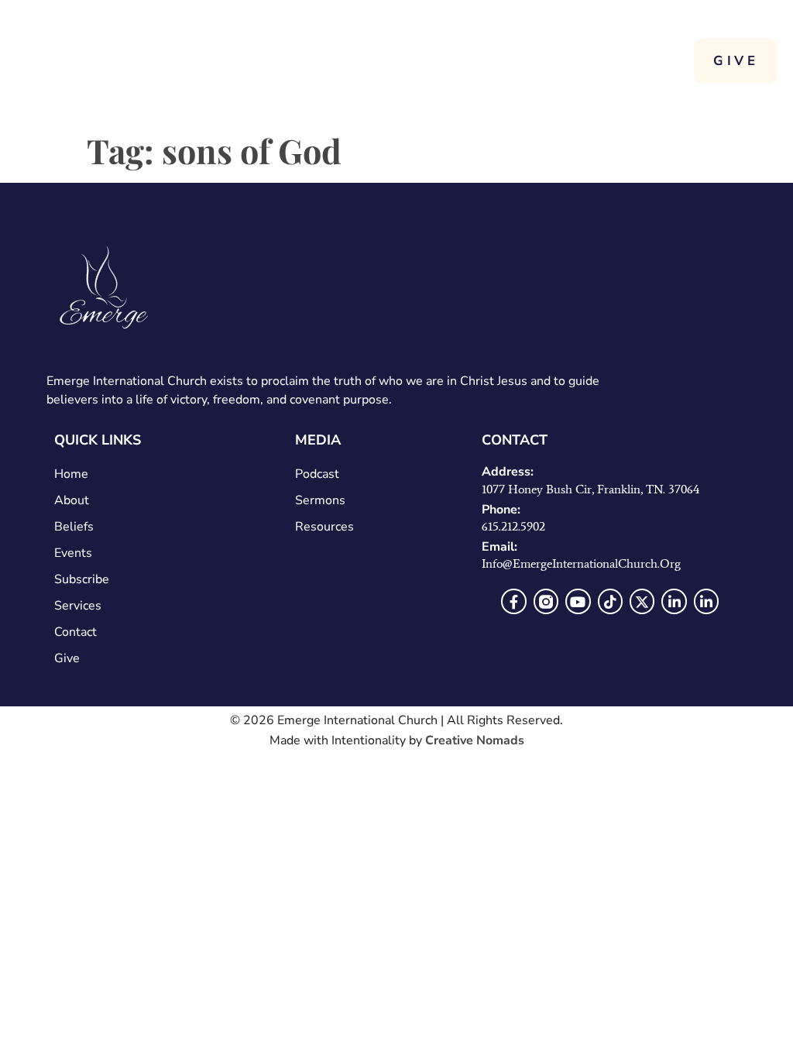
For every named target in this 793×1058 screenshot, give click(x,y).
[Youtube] (577, 601)
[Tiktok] (610, 601)
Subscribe (81, 579)
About (71, 500)
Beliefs (74, 526)
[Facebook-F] (513, 601)
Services (77, 605)
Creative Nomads (474, 740)
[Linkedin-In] (673, 601)
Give (67, 658)
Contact (75, 632)
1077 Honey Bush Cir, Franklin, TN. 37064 (590, 489)
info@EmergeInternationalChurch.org (581, 563)
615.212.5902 (513, 526)
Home (71, 474)
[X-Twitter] (642, 601)
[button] (665, 59)
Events (73, 553)
